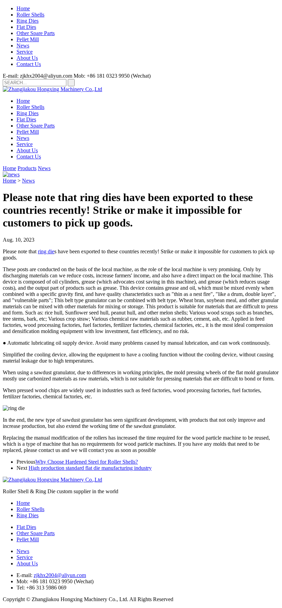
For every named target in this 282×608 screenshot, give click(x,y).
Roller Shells (30, 15)
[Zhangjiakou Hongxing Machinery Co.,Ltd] (52, 89)
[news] (11, 174)
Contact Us (29, 64)
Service (25, 52)
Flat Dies (26, 27)
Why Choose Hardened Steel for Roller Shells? (86, 462)
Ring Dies (28, 21)
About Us (27, 58)
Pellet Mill (28, 39)
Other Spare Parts (36, 33)
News (23, 45)
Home (23, 8)
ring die (46, 251)
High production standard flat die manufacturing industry (90, 468)
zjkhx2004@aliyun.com (60, 575)
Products (27, 168)
